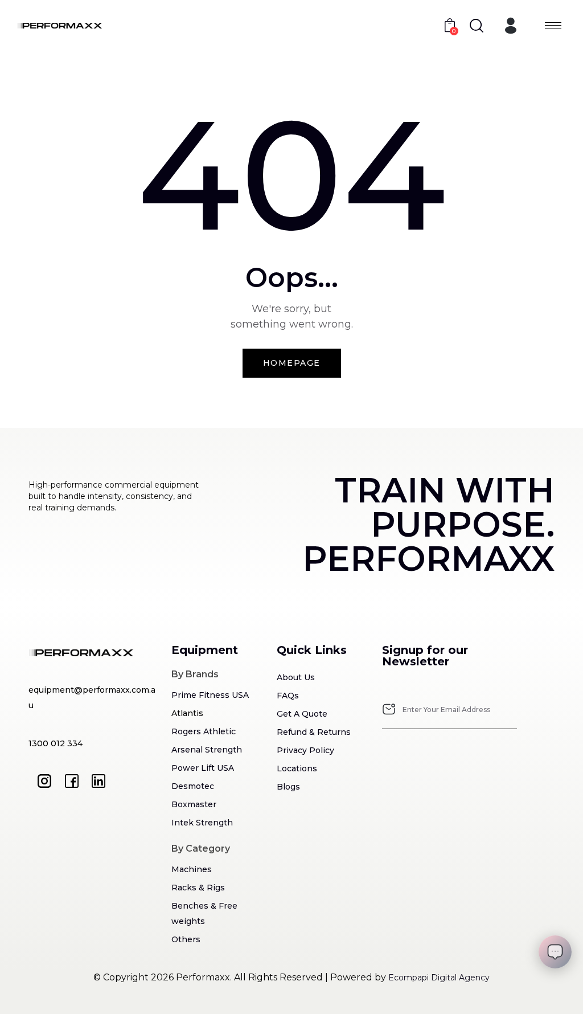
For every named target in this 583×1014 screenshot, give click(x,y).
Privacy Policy (305, 750)
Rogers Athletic (203, 731)
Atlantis (187, 713)
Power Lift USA (202, 768)
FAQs (288, 695)
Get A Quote (302, 714)
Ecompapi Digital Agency (439, 977)
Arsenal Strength (206, 750)
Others (185, 939)
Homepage (292, 363)
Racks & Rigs (198, 887)
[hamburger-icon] (553, 25)
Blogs (288, 787)
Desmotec (192, 786)
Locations (297, 768)
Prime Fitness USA (210, 695)
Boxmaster (193, 804)
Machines (191, 869)
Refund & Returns (314, 732)
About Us (296, 677)
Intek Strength (202, 822)
